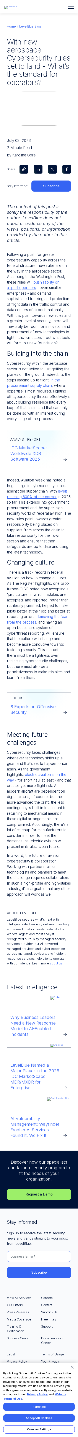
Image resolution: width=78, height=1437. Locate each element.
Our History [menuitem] (15, 1305)
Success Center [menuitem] (18, 1338)
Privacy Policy (37, 1394)
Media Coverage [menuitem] (19, 1319)
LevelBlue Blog (30, 26)
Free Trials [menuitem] (48, 1319)
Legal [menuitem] (11, 1354)
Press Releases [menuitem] (18, 1312)
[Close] (72, 1367)
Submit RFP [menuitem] (49, 1312)
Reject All (39, 1406)
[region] (39, 1400)
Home (11, 26)
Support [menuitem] (47, 1326)
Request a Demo (39, 1194)
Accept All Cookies (39, 1418)
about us (56, 963)
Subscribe (51, 186)
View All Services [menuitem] (19, 1298)
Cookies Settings (39, 1429)
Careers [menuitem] (47, 1298)
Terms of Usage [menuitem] (52, 1354)
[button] (71, 7)
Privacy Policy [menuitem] (17, 1361)
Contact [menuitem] (46, 1305)
